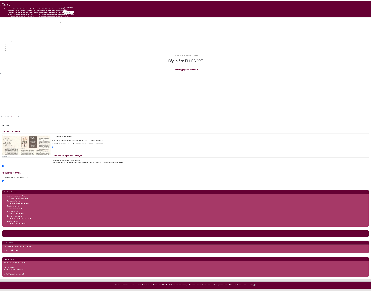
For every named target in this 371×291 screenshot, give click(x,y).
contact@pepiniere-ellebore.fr (186, 70)
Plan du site (237, 285)
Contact (245, 285)
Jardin (139, 285)
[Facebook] (185, 147)
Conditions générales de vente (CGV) (222, 285)
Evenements (125, 285)
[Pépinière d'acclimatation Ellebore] (186, 3)
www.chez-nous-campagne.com (20, 218)
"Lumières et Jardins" (12, 173)
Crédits (251, 285)
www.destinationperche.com (19, 203)
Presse (133, 285)
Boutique (117, 285)
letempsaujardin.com (16, 213)
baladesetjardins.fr (15, 208)
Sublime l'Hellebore (11, 132)
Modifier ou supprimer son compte (178, 285)
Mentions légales (147, 285)
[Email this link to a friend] (368, 137)
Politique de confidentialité (160, 285)
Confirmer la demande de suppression (200, 285)
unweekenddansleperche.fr (18, 198)
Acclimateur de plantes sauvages (67, 155)
